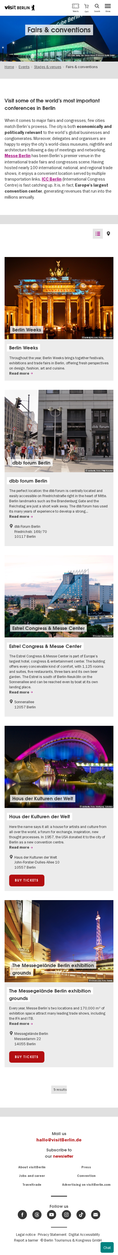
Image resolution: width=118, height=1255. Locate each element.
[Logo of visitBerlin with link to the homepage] (19, 7)
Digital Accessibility (84, 1234)
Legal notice (26, 1234)
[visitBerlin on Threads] (37, 1214)
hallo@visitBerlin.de (59, 1140)
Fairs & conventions (59, 29)
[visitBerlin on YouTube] (51, 1214)
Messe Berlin (18, 155)
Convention (86, 1176)
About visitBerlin (32, 1167)
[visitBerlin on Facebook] (22, 1214)
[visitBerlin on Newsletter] (95, 1214)
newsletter (63, 1156)
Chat (107, 1247)
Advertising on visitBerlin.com (86, 1185)
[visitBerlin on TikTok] (81, 1214)
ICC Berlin (52, 179)
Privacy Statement (52, 1234)
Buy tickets (27, 880)
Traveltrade (31, 1185)
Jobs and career (32, 1176)
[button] (86, 7)
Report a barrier (26, 1240)
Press (86, 1167)
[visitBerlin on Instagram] (66, 1214)
